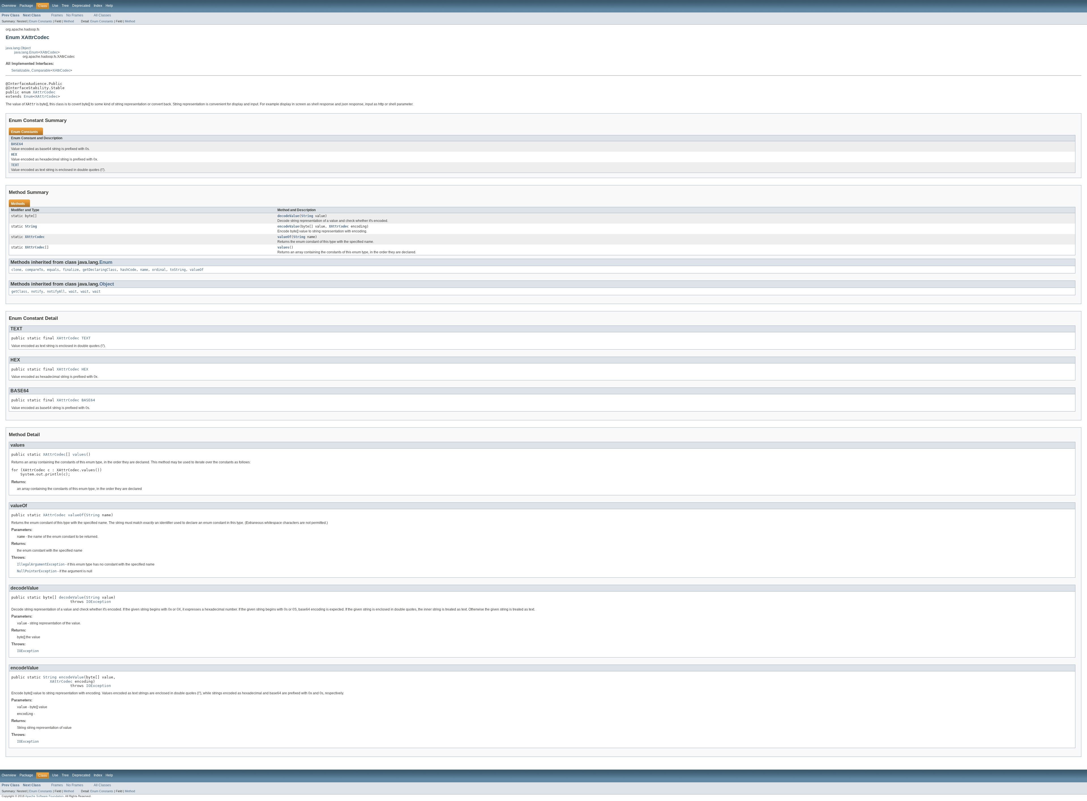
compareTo (34, 270)
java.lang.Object (18, 48)
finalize (71, 270)
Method (69, 21)
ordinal (159, 270)
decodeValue (288, 216)
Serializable (20, 70)
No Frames (74, 15)
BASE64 (17, 144)
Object (106, 284)
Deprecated (81, 6)
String (307, 216)
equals (53, 270)
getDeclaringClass (99, 270)
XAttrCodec (49, 52)
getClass (19, 292)
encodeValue (288, 226)
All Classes (102, 15)
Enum (28, 96)
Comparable (41, 70)
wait (73, 292)
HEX (14, 155)
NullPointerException (37, 571)
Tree (65, 6)
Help (109, 6)
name (144, 270)
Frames (57, 15)
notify (37, 292)
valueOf (284, 237)
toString (178, 270)
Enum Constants (40, 21)
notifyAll (56, 292)
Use (55, 6)
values (283, 247)
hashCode (128, 270)
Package (26, 6)
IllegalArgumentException (41, 564)
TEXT (15, 165)
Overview (9, 6)
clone (16, 270)
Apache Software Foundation (44, 796)
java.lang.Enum (26, 52)
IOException (98, 601)
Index (98, 6)
